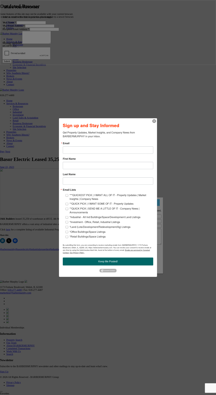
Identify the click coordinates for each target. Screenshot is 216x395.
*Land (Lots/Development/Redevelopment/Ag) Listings (100, 226)
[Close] (154, 121)
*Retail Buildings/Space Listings (88, 236)
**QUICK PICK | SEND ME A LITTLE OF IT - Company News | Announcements (104, 210)
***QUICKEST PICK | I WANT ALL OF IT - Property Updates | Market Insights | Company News (108, 197)
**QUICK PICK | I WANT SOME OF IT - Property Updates (101, 203)
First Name (69, 158)
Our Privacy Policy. (77, 252)
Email (66, 143)
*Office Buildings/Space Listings (87, 231)
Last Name (69, 174)
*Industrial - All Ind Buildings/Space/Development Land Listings (105, 217)
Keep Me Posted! (108, 261)
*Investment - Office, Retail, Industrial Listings (95, 222)
